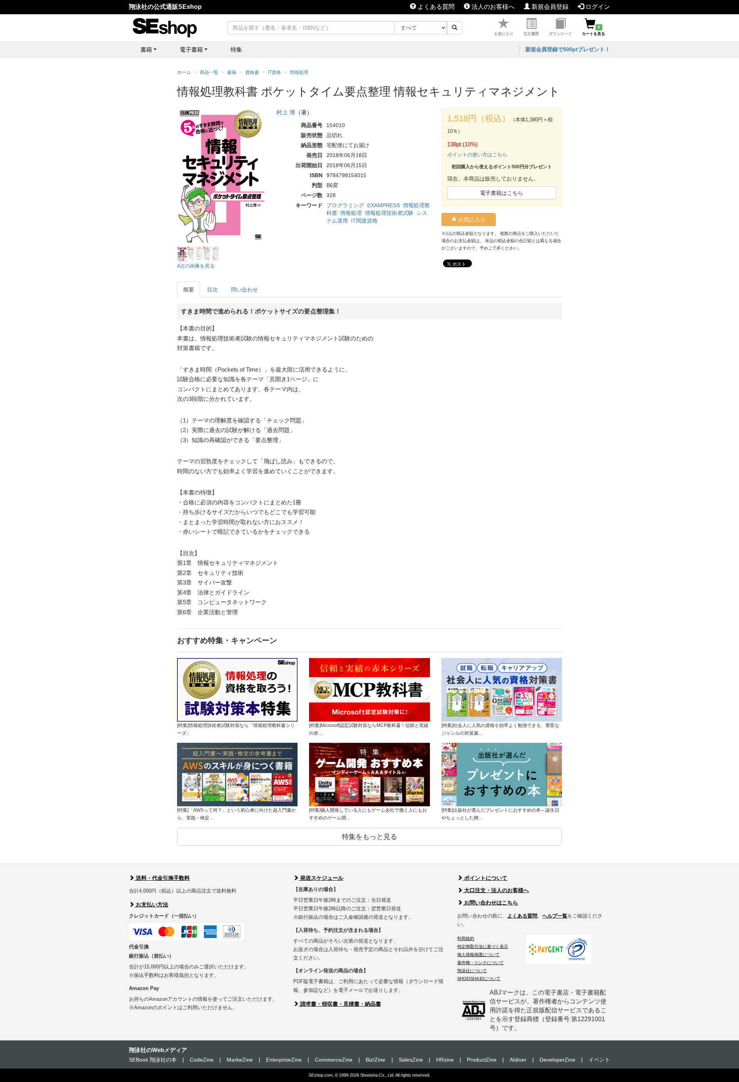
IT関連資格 (364, 221)
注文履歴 (531, 34)
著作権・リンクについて (480, 962)
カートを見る (593, 30)
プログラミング (345, 205)
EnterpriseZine (284, 1060)
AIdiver (518, 1060)
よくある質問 (435, 6)
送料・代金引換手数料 (162, 878)
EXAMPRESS (383, 205)
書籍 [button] (146, 49)
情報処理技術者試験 (389, 213)
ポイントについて (485, 878)
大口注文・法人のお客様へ (496, 890)
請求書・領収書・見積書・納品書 (340, 1004)
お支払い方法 (151, 904)
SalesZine (411, 1060)
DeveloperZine (557, 1060)
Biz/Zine (375, 1060)
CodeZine (202, 1060)
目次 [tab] (212, 289)
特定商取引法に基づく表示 (482, 946)
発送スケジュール (321, 878)
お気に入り (503, 34)
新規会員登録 (549, 6)
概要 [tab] (188, 289)
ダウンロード (560, 34)
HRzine (445, 1060)
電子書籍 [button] (191, 49)
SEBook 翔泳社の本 (153, 1060)
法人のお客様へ (492, 6)
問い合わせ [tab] (244, 289)
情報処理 (351, 213)
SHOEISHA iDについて (478, 978)
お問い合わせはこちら (490, 902)
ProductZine (482, 1060)
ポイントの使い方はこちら (477, 154)
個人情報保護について (478, 954)
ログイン (597, 6)
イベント (599, 1060)
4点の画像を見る (196, 266)
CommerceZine (334, 1060)
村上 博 (285, 112)
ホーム (184, 72)
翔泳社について (472, 970)
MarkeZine (240, 1060)
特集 (236, 49)
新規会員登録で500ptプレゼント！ (567, 49)
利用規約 (465, 938)
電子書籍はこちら (501, 193)
